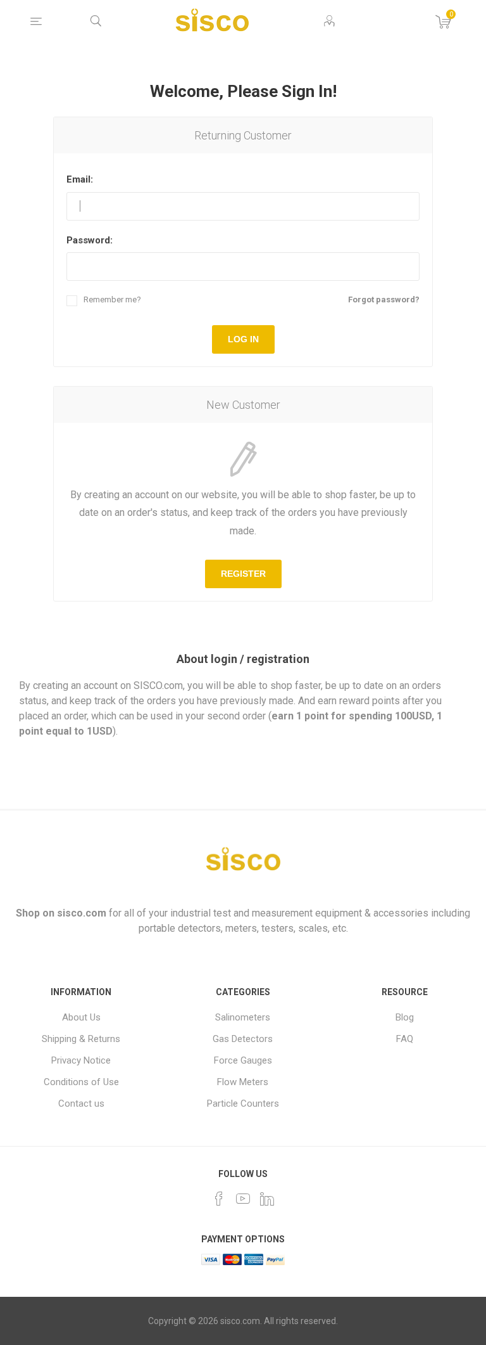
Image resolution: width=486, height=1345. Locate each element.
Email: (79, 179)
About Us (81, 1017)
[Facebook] (219, 1198)
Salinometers (242, 1017)
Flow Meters (242, 1082)
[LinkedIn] (267, 1198)
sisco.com (81, 913)
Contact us (81, 1103)
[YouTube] (243, 1198)
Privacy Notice (81, 1060)
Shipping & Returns (81, 1039)
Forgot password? (384, 299)
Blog (405, 1017)
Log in (243, 339)
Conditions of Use (81, 1082)
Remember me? (112, 299)
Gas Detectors (243, 1039)
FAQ (404, 1039)
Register (243, 574)
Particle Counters (243, 1103)
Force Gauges (243, 1060)
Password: (89, 240)
